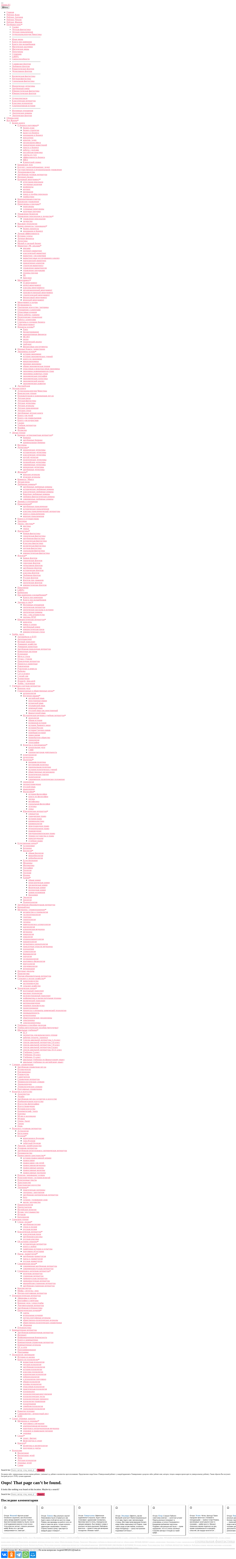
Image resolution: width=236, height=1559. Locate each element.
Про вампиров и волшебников (31, 1548)
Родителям (84, 1538)
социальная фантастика (215, 1541)
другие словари (224, 1538)
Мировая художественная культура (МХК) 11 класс (108, 1538)
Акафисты (187, 1545)
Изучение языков (140, 1545)
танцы (56, 1542)
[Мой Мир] (33, 1554)
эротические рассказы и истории (116, 1544)
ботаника (102, 1548)
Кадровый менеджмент (10, 1548)
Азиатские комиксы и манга (11, 1538)
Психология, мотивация (28, 1542)
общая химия (129, 1542)
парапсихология (188, 1542)
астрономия (226, 1545)
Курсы (121, 1548)
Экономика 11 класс (174, 1542)
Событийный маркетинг (89, 1545)
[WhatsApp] (25, 1554)
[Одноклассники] (11, 1554)
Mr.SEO (34, 1550)
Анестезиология (112, 1548)
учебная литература (174, 1545)
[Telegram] (18, 1554)
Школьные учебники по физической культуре (106, 1542)
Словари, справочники (157, 1542)
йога (162, 1545)
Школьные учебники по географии (150, 1538)
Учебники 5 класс (131, 1548)
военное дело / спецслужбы (65, 1537)
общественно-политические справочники (82, 1548)
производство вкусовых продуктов (14, 1545)
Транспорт (84, 1542)
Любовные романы (199, 1545)
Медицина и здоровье (41, 1538)
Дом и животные (154, 1545)
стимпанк (132, 1538)
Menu (6, 7)
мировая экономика (214, 1545)
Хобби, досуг (28, 1538)
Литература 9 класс (36, 1545)
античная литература (46, 1542)
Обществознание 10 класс (69, 1542)
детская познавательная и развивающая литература (191, 1537)
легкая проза (141, 1541)
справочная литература (70, 1545)
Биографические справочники (54, 1548)
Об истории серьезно (52, 1545)
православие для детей (9, 1542)
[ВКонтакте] (4, 1554)
